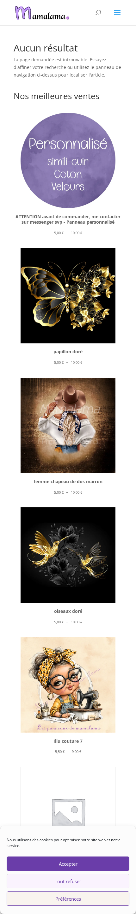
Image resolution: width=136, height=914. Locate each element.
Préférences (68, 899)
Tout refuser (68, 881)
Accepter (68, 864)
